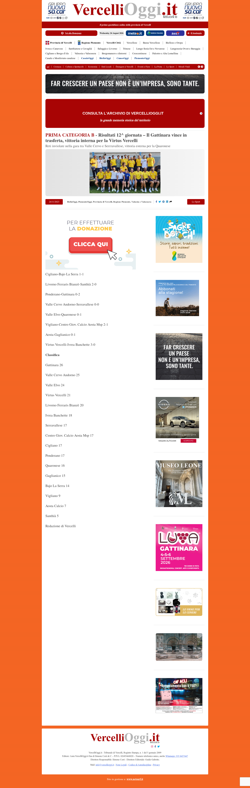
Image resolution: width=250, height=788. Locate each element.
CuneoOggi (123, 58)
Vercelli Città (113, 43)
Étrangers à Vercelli (124, 67)
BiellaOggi (105, 58)
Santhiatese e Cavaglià (80, 48)
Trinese (126, 48)
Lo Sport (170, 67)
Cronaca (57, 67)
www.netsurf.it (135, 779)
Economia (92, 67)
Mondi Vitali (184, 67)
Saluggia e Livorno (107, 48)
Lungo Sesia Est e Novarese (150, 48)
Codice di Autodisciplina (139, 765)
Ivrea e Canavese (54, 48)
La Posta (158, 67)
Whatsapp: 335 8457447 (177, 756)
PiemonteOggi (142, 58)
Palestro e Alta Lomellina (165, 53)
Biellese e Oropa (174, 43)
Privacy (156, 765)
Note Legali (121, 765)
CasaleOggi (87, 58)
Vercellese (132, 43)
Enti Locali (106, 67)
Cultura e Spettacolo (75, 67)
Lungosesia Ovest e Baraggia (185, 48)
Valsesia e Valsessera (85, 53)
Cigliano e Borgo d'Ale (57, 53)
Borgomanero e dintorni (114, 53)
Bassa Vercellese (151, 43)
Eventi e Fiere (144, 67)
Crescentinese (139, 53)
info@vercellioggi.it (105, 765)
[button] (199, 67)
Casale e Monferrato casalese (60, 58)
